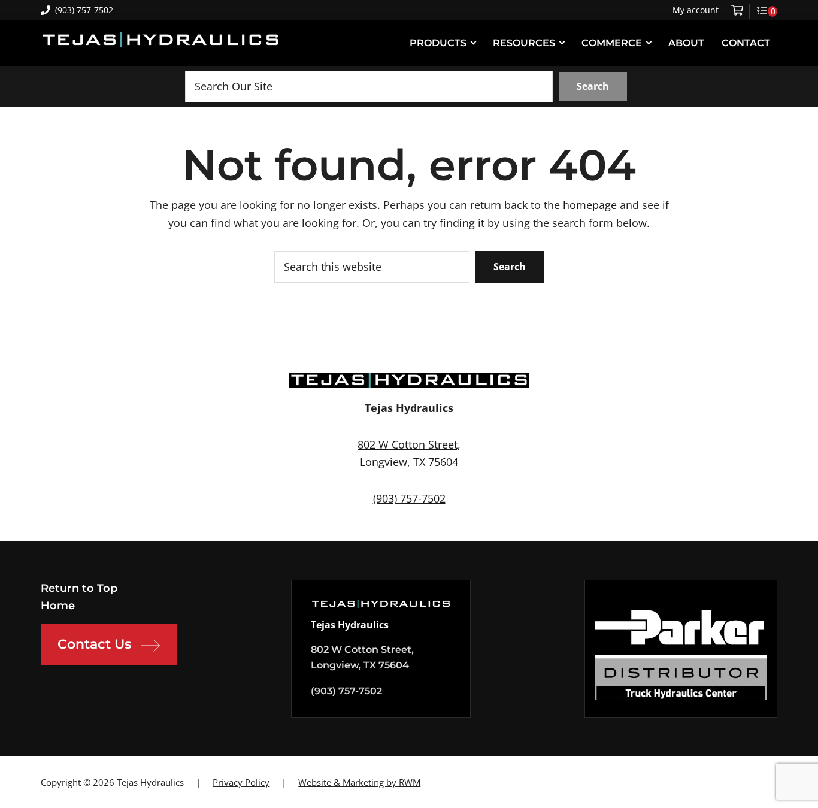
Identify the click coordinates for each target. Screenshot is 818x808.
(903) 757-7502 (84, 10)
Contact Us (94, 644)
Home (58, 605)
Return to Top (79, 588)
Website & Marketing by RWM (359, 782)
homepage (590, 205)
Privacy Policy (241, 782)
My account (695, 10)
